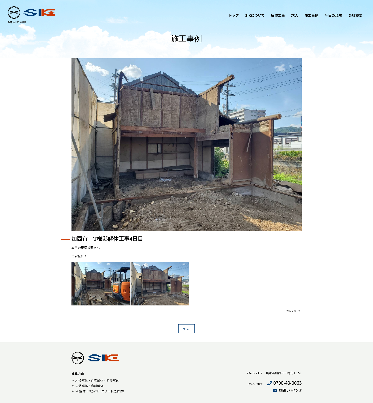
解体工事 (278, 15)
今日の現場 (333, 15)
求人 (294, 15)
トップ (233, 15)
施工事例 (311, 15)
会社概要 (355, 15)
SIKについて (255, 15)
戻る (186, 328)
